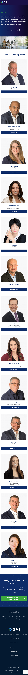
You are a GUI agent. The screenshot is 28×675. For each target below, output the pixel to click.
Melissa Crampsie (14, 482)
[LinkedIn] (18, 667)
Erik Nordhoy (14, 87)
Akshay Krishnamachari (14, 126)
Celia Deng (14, 245)
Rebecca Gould (14, 363)
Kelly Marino (14, 166)
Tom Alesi (14, 521)
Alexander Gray (14, 403)
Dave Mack (14, 442)
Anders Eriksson (14, 284)
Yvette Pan (14, 560)
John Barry (14, 324)
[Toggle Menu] (25, 2)
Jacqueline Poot (14, 205)
